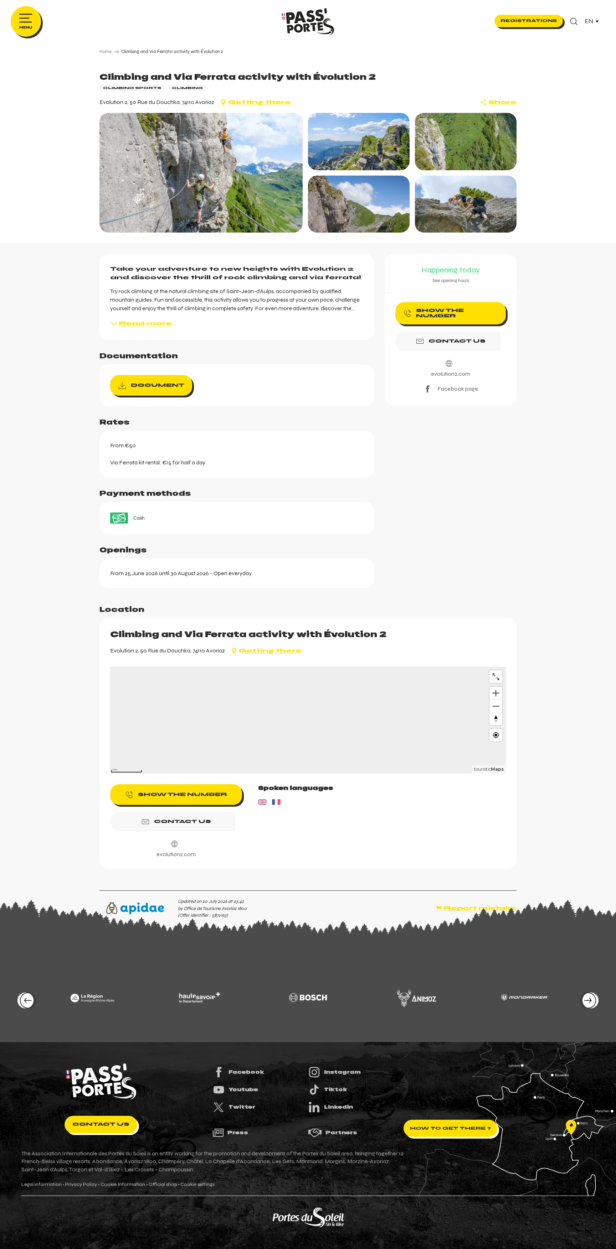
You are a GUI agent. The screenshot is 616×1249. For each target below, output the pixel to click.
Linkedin (338, 1107)
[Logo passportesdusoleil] (101, 1081)
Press (237, 1132)
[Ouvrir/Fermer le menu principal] (26, 21)
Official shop (163, 1184)
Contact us (100, 1124)
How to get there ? (450, 1128)
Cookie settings (197, 1184)
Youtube (243, 1089)
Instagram (342, 1072)
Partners (341, 1132)
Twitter (242, 1107)
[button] (574, 21)
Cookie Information (123, 1184)
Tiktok (335, 1089)
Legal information (41, 1184)
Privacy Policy (81, 1184)
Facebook (246, 1072)
